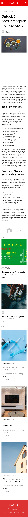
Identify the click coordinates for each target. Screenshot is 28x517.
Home (5, 512)
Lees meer (7, 379)
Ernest (6, 31)
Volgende (3, 282)
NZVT (23, 512)
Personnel (7, 267)
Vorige (4, 237)
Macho (14, 3)
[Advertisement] (14, 67)
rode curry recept (5, 100)
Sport (2, 322)
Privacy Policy (17, 512)
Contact (10, 512)
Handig (3, 277)
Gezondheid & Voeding (7, 11)
